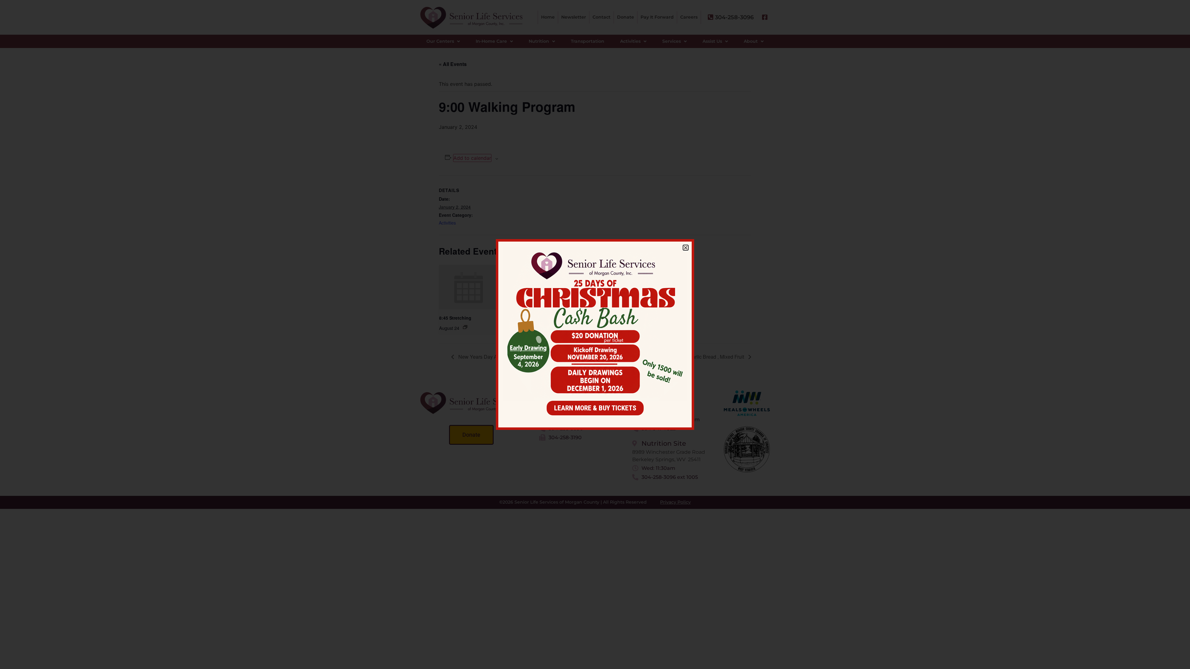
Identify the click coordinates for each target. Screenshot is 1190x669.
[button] (685, 247)
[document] (595, 334)
